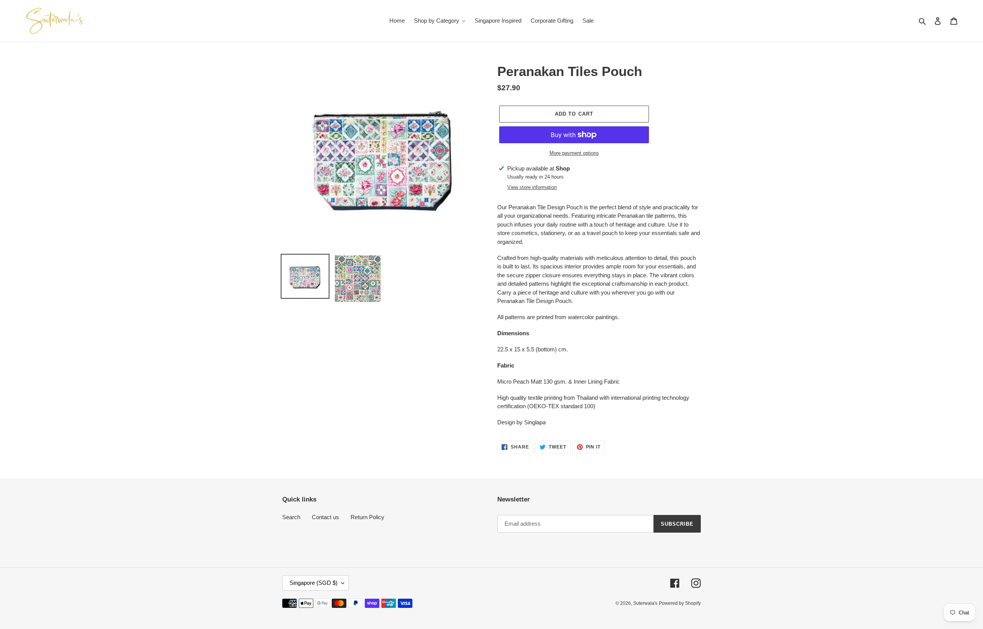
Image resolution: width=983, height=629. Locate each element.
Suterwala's (645, 603)
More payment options (574, 153)
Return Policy (367, 517)
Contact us (325, 517)
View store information (532, 187)
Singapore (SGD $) (314, 582)
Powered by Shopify (680, 603)
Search (291, 517)
